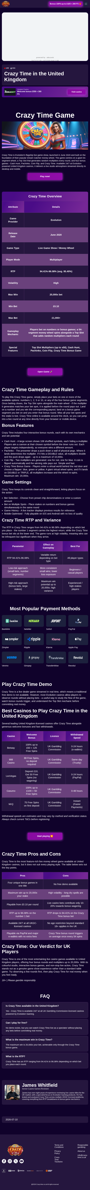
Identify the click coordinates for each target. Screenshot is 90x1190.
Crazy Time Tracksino (58, 1159)
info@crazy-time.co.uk (83, 1156)
